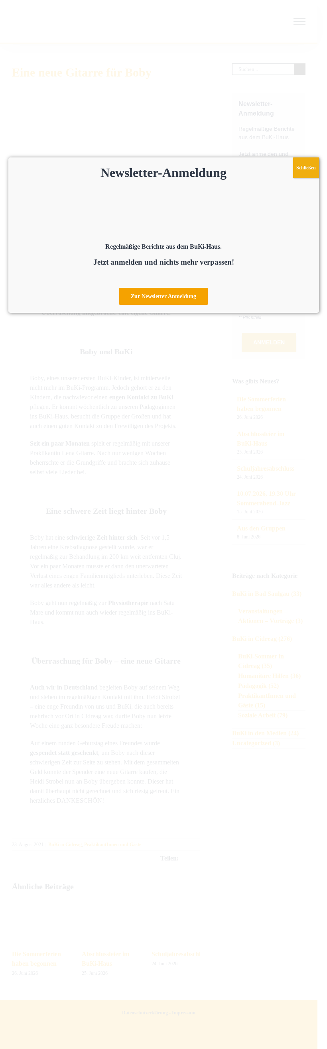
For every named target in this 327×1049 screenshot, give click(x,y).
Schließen (306, 168)
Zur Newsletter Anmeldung (163, 296)
